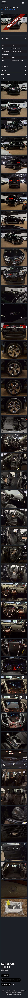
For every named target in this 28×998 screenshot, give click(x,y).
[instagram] (14, 984)
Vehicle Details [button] (5, 38)
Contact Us (16, 992)
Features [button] (3, 70)
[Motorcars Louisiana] (4, 3)
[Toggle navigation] (26, 3)
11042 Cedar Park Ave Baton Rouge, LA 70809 (12, 980)
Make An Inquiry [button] (5, 74)
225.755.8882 (6, 975)
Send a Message (7, 984)
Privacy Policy (8, 992)
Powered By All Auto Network (14, 994)
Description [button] (4, 66)
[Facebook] (12, 984)
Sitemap (21, 992)
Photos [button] (3, 78)
